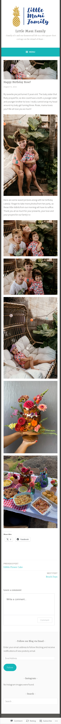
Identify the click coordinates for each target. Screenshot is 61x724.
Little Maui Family (30, 31)
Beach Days (51, 575)
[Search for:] (30, 701)
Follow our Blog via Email (30, 641)
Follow (10, 667)
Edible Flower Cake (13, 565)
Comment (44, 620)
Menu (32, 52)
